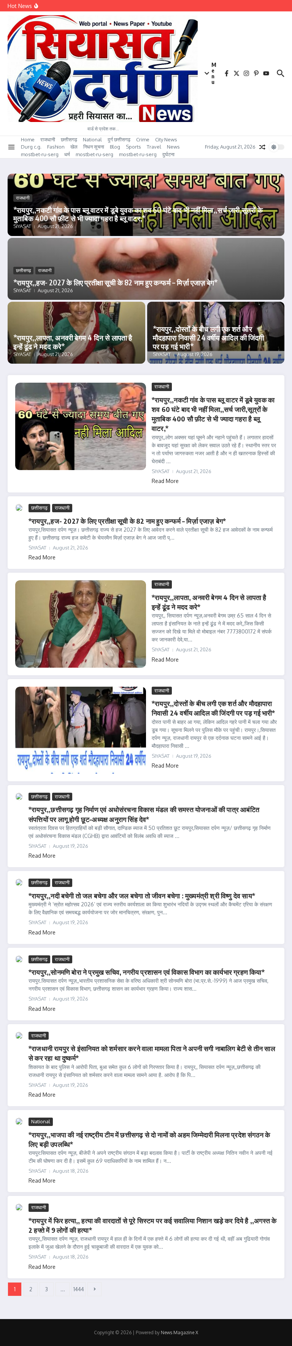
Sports (133, 147)
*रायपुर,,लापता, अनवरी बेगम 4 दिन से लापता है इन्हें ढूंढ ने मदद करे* (72, 342)
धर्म (67, 154)
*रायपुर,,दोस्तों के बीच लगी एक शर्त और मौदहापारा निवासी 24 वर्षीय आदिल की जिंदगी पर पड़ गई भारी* (208, 337)
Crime (142, 139)
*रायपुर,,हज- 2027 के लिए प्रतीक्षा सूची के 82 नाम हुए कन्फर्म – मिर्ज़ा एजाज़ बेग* (115, 282)
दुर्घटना (168, 154)
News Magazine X (179, 1332)
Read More (165, 481)
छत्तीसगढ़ (69, 139)
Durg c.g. (31, 147)
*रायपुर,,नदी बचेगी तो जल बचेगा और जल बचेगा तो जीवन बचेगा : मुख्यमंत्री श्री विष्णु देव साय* (142, 895)
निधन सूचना (93, 147)
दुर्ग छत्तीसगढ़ (119, 139)
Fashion (56, 147)
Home (28, 139)
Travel (154, 147)
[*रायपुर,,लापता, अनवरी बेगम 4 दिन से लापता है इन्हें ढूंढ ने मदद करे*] (80, 623)
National (92, 139)
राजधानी (47, 139)
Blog (115, 147)
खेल (74, 147)
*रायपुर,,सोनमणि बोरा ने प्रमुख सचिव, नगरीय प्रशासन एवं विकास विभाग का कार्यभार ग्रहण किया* (147, 972)
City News (166, 139)
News (173, 147)
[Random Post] (262, 147)
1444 (78, 1289)
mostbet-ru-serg (40, 154)
